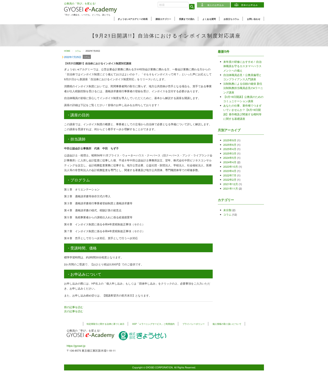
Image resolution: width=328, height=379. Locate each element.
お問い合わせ (253, 19)
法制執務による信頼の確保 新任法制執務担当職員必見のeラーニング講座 (243, 88)
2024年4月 (229, 162)
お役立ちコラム (231, 19)
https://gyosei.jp (76, 346)
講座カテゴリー (163, 19)
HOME (67, 50)
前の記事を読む (73, 307)
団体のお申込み (249, 4)
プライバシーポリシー (193, 323)
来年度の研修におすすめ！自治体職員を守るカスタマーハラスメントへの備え (242, 66)
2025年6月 (229, 145)
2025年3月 (229, 153)
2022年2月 (229, 180)
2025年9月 (229, 140)
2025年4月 (229, 149)
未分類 (227, 210)
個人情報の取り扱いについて (227, 323)
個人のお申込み (215, 4)
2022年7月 (229, 175)
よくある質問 (209, 19)
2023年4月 (229, 171)
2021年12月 (230, 184)
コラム (78, 50)
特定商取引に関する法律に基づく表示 (105, 323)
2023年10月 (230, 167)
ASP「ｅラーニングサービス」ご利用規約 (153, 323)
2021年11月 (230, 188)
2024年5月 (229, 158)
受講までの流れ (187, 19)
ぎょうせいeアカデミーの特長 (133, 19)
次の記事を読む (73, 311)
